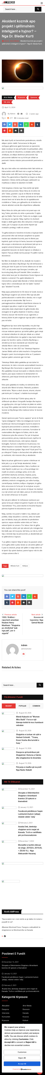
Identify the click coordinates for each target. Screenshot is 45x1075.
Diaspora (5, 1009)
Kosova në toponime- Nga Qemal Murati (36, 620)
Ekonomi (26, 1009)
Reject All (22, 1058)
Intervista (5, 1013)
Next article (36, 615)
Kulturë (25, 1020)
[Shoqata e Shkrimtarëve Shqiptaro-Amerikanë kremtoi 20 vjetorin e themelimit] (9, 794)
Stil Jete (7, 102)
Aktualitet (5, 1006)
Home (6, 41)
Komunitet (6, 1017)
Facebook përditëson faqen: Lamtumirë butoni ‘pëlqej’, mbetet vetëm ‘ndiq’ (30, 814)
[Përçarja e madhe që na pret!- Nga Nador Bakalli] (8, 767)
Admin (24, 645)
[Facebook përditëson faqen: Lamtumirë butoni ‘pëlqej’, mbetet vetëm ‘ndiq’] (9, 812)
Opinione (33, 97)
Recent (9, 706)
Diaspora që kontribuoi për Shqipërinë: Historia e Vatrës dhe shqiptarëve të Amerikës (28, 755)
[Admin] (21, 114)
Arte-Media (14, 41)
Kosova (26, 1017)
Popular (22, 706)
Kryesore (21, 97)
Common (36, 706)
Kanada (26, 1013)
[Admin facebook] (18, 114)
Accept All (22, 1064)
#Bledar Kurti (14, 566)
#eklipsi (25, 566)
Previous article (11, 615)
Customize (22, 1052)
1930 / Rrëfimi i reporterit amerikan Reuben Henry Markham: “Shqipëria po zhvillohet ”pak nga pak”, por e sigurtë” (11, 625)
